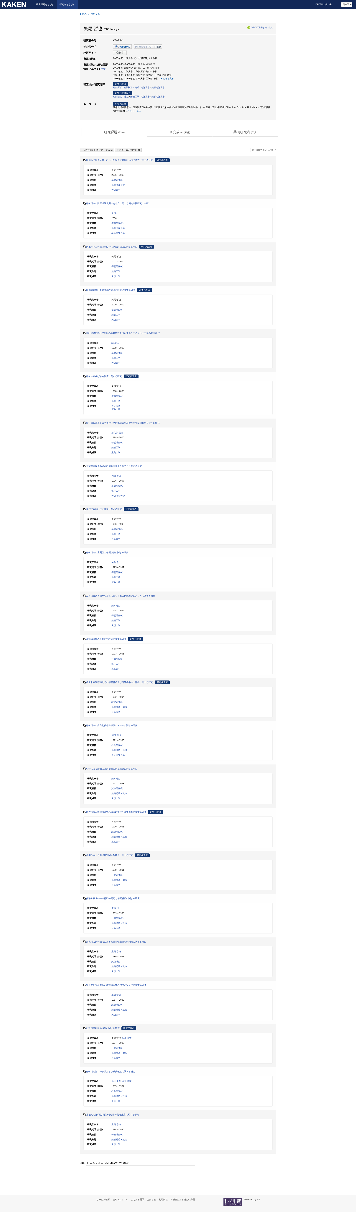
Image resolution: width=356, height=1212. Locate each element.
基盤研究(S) (117, 180)
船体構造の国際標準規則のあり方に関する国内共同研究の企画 (117, 203)
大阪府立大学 (118, 496)
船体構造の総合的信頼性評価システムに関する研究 (111, 725)
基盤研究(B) (117, 309)
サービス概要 (103, 1199)
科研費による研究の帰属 (182, 1199)
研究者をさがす (67, 4)
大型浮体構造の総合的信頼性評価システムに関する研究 (114, 466)
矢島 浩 (115, 562)
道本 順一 (116, 908)
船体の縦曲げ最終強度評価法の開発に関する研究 (110, 290)
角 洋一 (115, 213)
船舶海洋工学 (158, 87)
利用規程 (163, 1199)
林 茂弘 (115, 343)
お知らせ (151, 1199)
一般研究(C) (117, 918)
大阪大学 (115, 190)
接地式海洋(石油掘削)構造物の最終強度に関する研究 (112, 1114)
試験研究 (115, 961)
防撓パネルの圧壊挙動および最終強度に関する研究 (111, 246)
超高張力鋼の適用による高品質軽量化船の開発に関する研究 (116, 941)
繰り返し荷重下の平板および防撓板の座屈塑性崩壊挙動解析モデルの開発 (123, 423)
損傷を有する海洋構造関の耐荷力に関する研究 (109, 855)
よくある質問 (137, 1199)
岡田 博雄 (116, 475)
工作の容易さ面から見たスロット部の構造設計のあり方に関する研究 (120, 595)
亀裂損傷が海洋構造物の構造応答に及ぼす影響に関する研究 (116, 812)
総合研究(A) (117, 745)
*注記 (270, 27)
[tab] (114, 132)
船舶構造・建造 (131, 87)
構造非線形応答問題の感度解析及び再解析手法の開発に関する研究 (119, 682)
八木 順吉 (126, 1081)
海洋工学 (145, 87)
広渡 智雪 (126, 1038)
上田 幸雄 (116, 951)
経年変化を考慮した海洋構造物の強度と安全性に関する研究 (116, 985)
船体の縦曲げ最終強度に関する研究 (104, 376)
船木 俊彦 (116, 605)
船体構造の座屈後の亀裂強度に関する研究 (107, 552)
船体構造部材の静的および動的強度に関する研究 (110, 1071)
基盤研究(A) (117, 266)
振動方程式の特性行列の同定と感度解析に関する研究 (113, 898)
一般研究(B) (117, 658)
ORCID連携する (259, 27)
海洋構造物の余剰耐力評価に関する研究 (106, 639)
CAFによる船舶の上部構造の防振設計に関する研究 (111, 768)
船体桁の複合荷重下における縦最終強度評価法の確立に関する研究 (119, 160)
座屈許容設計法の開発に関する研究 (104, 509)
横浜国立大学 (118, 233)
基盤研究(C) (117, 223)
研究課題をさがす (45, 4)
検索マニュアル (120, 1199)
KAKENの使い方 (323, 4)
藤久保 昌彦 (117, 432)
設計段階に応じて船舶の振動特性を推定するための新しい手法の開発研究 (123, 333)
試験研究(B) (117, 702)
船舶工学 (117, 87)
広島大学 (115, 409)
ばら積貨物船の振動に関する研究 (103, 1028)
